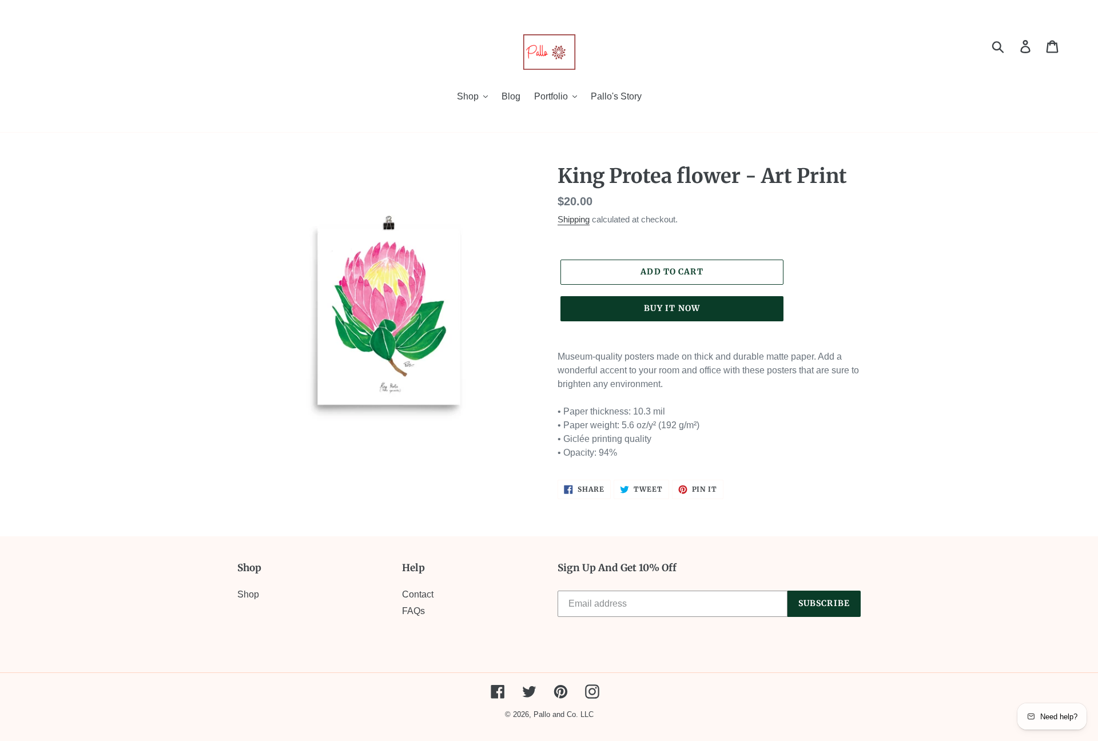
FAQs (413, 611)
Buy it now (672, 308)
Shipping (574, 219)
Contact (417, 594)
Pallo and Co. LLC (564, 714)
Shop (248, 594)
